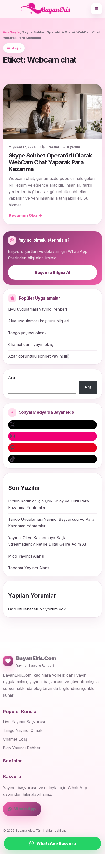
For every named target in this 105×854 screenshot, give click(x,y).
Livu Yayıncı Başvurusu (24, 721)
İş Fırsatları (51, 147)
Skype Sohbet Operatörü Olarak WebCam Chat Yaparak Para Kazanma (50, 162)
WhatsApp (25, 808)
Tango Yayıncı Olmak (22, 730)
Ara (11, 377)
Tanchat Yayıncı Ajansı (29, 567)
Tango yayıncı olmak (27, 332)
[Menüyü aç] (96, 8)
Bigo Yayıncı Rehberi (22, 748)
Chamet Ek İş (15, 739)
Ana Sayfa (11, 32)
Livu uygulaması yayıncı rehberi (37, 309)
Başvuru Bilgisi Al (52, 272)
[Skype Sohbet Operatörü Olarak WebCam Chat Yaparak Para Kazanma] (52, 111)
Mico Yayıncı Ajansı (26, 556)
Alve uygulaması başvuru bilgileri (38, 320)
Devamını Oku (23, 215)
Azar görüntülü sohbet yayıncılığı (39, 356)
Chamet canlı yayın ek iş (30, 344)
